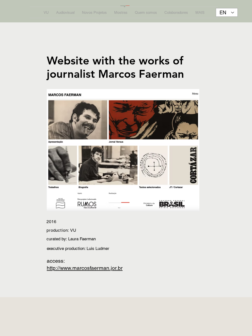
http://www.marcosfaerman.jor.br (85, 268)
